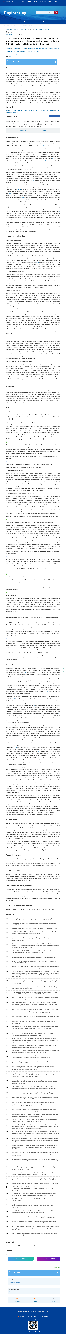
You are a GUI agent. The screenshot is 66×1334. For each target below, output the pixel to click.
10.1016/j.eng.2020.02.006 (42, 29)
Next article (45, 130)
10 (52, 158)
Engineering (9, 29)
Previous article (22, 130)
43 (58, 713)
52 (28, 804)
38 (11, 419)
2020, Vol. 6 (16, 29)
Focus (35, 1)
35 (36, 262)
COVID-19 (57, 110)
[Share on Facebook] (55, 1267)
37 (30, 414)
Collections (42, 22)
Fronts (49, 1)
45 (21, 735)
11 (43, 160)
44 (6, 718)
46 (9, 745)
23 (19, 189)
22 (34, 180)
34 (19, 219)
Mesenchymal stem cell (16, 110)
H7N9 (7, 110)
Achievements (42, 1)
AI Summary (22, 1258)
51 (43, 800)
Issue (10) (23, 29)
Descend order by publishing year (39, 914)
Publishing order (26, 914)
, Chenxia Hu (15, 48)
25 (20, 189)
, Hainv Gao (56, 48)
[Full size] (63, 672)
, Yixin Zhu (38, 48)
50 (16, 747)
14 (23, 163)
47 (11, 745)
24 (22, 197)
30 (23, 197)
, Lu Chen (50, 48)
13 (45, 160)
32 (17, 219)
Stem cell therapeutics (12, 112)
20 (33, 180)
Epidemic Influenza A (29, 110)
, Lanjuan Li (37, 51)
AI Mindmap (51, 1258)
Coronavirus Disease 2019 (12, 34)
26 (9, 193)
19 (58, 174)
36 (38, 262)
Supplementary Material (15, 1291)
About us (56, 1)
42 (58, 707)
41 (34, 705)
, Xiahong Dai (21, 51)
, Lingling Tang (31, 48)
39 (38, 687)
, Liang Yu (15, 51)
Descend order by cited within (54, 914)
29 (10, 193)
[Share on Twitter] (56, 1267)
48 (14, 747)
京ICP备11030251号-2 (43, 1316)
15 (25, 163)
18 (57, 174)
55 (45, 830)
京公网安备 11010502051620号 (28, 1316)
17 (19, 167)
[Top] (63, 668)
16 (17, 167)
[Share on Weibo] (58, 1267)
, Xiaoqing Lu (9, 51)
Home (23, 1)
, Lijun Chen (23, 48)
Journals (29, 1)
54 (44, 830)
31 (59, 211)
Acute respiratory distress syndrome (45, 110)
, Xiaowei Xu (44, 48)
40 (14, 699)
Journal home (10, 22)
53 (23, 810)
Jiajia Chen (8, 48)
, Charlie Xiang (29, 51)
